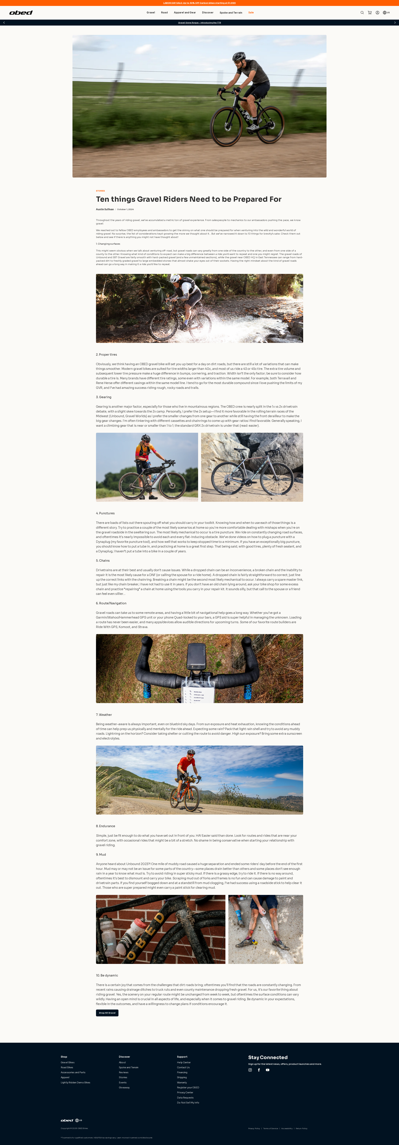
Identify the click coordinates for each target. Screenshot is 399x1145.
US (388, 12)
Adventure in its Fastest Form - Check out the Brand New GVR (199, 22)
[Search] (362, 12)
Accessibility (286, 1128)
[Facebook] (259, 1070)
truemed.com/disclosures (140, 1138)
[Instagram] (250, 1070)
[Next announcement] (395, 22)
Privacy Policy (254, 1128)
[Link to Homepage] (67, 1120)
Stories (100, 191)
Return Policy (301, 1128)
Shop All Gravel (107, 1013)
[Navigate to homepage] (21, 13)
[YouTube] (267, 1070)
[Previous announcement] (4, 22)
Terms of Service (270, 1128)
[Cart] (370, 12)
